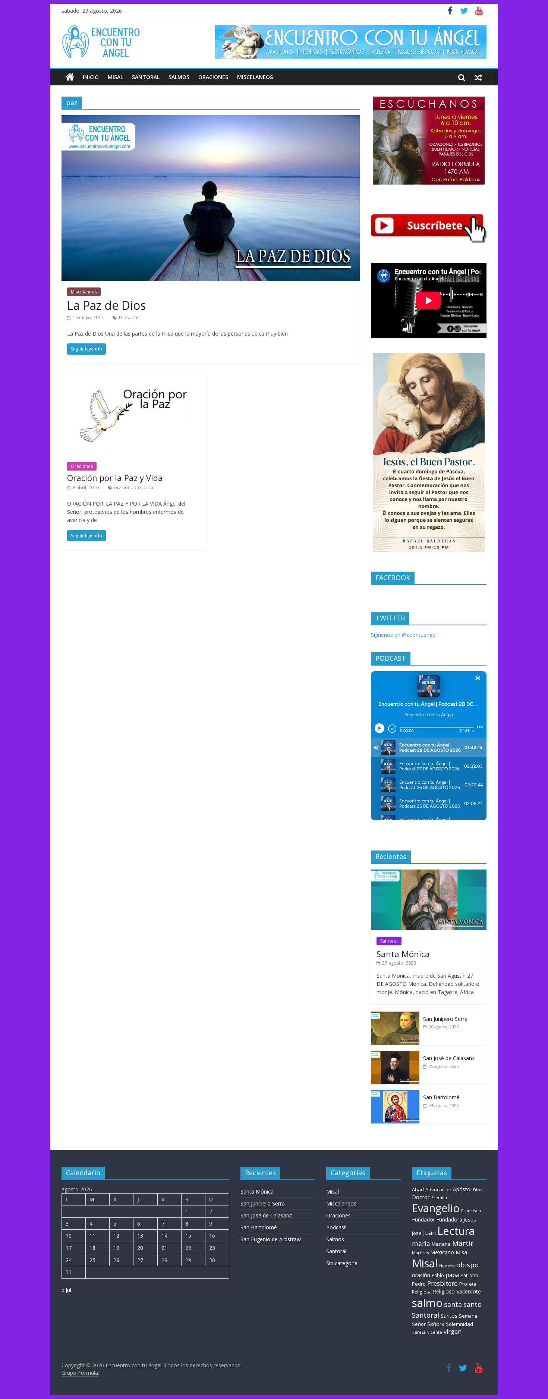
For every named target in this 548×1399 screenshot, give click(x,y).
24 (69, 1260)
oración (122, 487)
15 (188, 1235)
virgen (453, 1331)
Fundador (423, 1219)
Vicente (434, 1332)
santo (472, 1304)
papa (452, 1275)
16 (212, 1235)
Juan (429, 1233)
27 (140, 1260)
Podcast (336, 1227)
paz (135, 317)
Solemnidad (459, 1324)
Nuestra (447, 1265)
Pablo (438, 1275)
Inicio (91, 77)
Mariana (441, 1244)
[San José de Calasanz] (395, 1054)
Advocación (438, 1189)
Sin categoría (342, 1263)
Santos (449, 1315)
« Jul (66, 1289)
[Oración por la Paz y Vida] (134, 379)
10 (69, 1235)
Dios (124, 317)
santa (453, 1304)
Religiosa (422, 1292)
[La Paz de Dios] (211, 120)
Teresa (419, 1332)
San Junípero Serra (445, 1018)
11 (92, 1235)
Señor (419, 1324)
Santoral (146, 77)
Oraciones (213, 77)
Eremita (439, 1197)
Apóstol (462, 1189)
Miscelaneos (255, 77)
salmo (427, 1302)
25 (92, 1260)
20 (140, 1247)
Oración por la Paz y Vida (115, 477)
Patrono (469, 1275)
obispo (467, 1264)
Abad (418, 1189)
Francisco (471, 1210)
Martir (462, 1243)
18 (92, 1247)
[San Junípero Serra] (395, 1015)
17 (69, 1247)
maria (421, 1243)
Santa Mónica (403, 953)
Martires (420, 1252)
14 (164, 1235)
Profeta (467, 1283)
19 (116, 1247)
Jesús (470, 1219)
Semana (468, 1315)
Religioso (444, 1291)
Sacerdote (468, 1291)
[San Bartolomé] (395, 1093)
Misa (461, 1252)
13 (140, 1235)
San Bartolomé (441, 1097)
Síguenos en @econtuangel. (404, 634)
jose (417, 1233)
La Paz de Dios (106, 305)
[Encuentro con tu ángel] (70, 77)
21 (164, 1247)
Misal (115, 77)
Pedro (419, 1284)
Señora (435, 1323)
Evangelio (436, 1208)
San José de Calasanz (449, 1058)
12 (116, 1235)
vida (148, 487)
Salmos (179, 77)
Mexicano (442, 1252)
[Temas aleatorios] (478, 77)
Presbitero (442, 1283)
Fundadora (449, 1219)
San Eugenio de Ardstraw (270, 1239)
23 (212, 1247)
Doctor (421, 1197)
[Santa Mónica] (428, 873)
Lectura (456, 1230)
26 (116, 1260)
